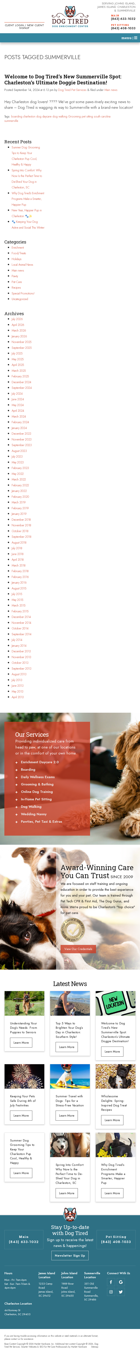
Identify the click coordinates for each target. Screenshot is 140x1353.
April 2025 (18, 365)
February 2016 (20, 577)
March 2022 (19, 479)
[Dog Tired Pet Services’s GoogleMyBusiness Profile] (121, 1282)
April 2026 (18, 325)
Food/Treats (19, 253)
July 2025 (17, 353)
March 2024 (19, 416)
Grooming (74, 116)
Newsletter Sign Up (70, 1255)
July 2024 (17, 394)
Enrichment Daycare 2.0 (40, 762)
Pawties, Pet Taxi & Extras (41, 821)
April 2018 (18, 560)
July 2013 (17, 680)
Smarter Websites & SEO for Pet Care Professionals (44, 1346)
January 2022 (19, 491)
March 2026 (19, 330)
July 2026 (17, 319)
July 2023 (17, 456)
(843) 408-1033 (123, 28)
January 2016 (19, 582)
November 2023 (22, 439)
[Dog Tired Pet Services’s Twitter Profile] (121, 1292)
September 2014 (21, 634)
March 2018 (19, 565)
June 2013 (17, 686)
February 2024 (20, 422)
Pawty (15, 276)
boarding (16, 116)
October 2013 (20, 663)
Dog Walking (31, 806)
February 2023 (20, 468)
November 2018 (21, 525)
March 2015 (19, 605)
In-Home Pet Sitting (36, 799)
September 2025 (22, 348)
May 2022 (18, 474)
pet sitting (87, 116)
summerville (11, 121)
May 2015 (17, 600)
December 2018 (21, 520)
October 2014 (20, 628)
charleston (29, 116)
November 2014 (21, 623)
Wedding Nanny (33, 814)
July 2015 (17, 594)
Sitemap (94, 1346)
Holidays (17, 259)
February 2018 (20, 571)
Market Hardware (79, 1346)
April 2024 (18, 411)
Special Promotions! (23, 293)
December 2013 (21, 651)
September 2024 (22, 388)
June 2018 (17, 554)
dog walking (59, 116)
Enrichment (18, 248)
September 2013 (21, 668)
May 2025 (18, 359)
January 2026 (19, 336)
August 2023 (19, 451)
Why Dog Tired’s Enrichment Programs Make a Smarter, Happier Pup (28, 199)
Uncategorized (20, 299)
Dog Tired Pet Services (72, 90)
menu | (127, 37)
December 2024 (21, 382)
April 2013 (18, 697)
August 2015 (19, 588)
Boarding (28, 769)
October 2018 (20, 531)
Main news (110, 90)
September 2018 (21, 537)
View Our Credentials (78, 949)
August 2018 (19, 542)
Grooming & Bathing (37, 784)
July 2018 (17, 548)
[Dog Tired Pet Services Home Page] (70, 16)
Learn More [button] (21, 1042)
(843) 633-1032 (123, 19)
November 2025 (22, 342)
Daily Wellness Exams (38, 777)
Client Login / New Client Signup (24, 26)
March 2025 (19, 371)
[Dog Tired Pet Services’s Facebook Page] (111, 1282)
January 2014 (19, 646)
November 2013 (21, 657)
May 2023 (18, 462)
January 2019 (19, 514)
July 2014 (17, 640)
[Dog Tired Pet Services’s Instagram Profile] (111, 1292)
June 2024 (18, 399)
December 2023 (21, 434)
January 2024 (19, 428)
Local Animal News (22, 265)
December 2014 (21, 617)
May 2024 (18, 405)
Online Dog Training (37, 791)
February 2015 (20, 611)
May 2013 (17, 691)
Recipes (16, 288)
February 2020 (20, 497)
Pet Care (17, 282)
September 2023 (22, 445)
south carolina (102, 116)
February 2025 (20, 376)
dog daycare (44, 116)
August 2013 (19, 674)
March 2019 (19, 502)
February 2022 (20, 485)
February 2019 (20, 508)
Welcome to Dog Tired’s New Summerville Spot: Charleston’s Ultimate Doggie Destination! (62, 79)
